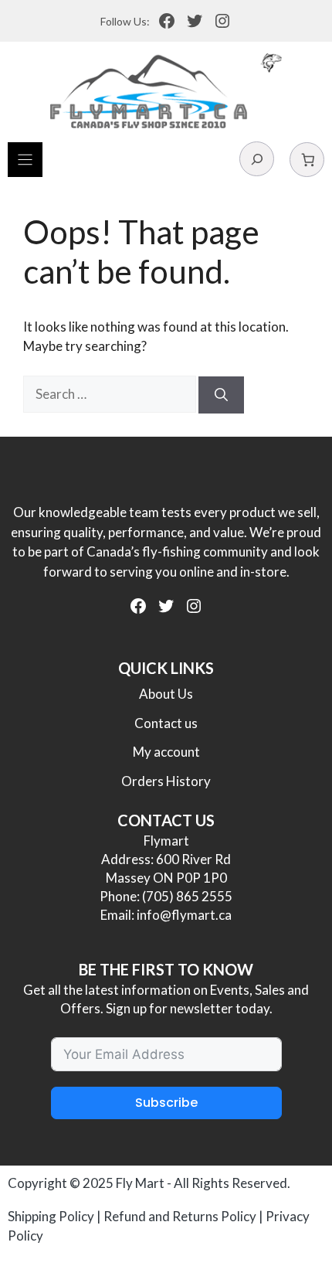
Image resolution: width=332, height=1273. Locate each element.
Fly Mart (140, 1183)
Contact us (166, 723)
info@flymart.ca (184, 915)
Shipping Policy (51, 1216)
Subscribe (166, 1102)
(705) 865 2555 (187, 896)
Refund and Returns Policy (179, 1216)
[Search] (221, 395)
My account (166, 752)
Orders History (166, 781)
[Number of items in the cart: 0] (307, 159)
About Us (166, 694)
